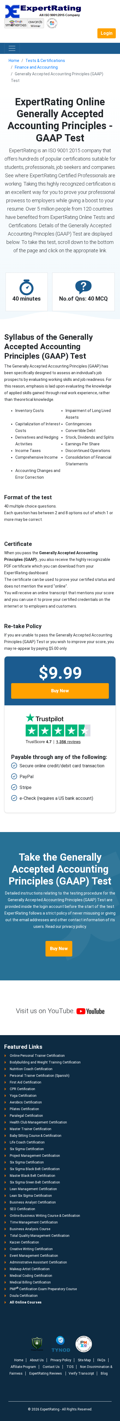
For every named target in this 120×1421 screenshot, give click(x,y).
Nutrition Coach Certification (31, 1069)
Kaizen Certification (24, 1242)
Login (106, 33)
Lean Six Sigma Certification (31, 1196)
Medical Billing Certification (30, 1282)
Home (14, 60)
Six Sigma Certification (27, 1149)
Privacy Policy (61, 1360)
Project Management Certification (35, 1156)
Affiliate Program (23, 1367)
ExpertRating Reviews (46, 1373)
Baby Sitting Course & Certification (35, 1136)
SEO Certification (22, 1209)
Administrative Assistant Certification (38, 1262)
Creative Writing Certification (31, 1249)
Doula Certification (24, 1296)
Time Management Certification (34, 1222)
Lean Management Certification (33, 1189)
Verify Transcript (81, 1373)
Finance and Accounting (36, 67)
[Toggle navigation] (12, 48)
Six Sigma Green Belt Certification (35, 1182)
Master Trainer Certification (30, 1129)
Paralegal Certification (26, 1116)
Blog (104, 1373)
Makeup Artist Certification (30, 1269)
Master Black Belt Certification (32, 1176)
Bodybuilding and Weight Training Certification (45, 1062)
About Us (37, 1360)
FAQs (101, 1360)
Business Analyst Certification (33, 1202)
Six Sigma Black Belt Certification (35, 1169)
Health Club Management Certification (38, 1122)
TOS (69, 1367)
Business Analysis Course (30, 1229)
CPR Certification (22, 1089)
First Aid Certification (25, 1082)
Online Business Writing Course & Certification (45, 1216)
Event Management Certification (34, 1256)
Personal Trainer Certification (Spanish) (39, 1076)
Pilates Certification (24, 1109)
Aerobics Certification (26, 1102)
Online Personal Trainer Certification (37, 1056)
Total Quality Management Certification (39, 1236)
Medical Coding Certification (31, 1276)
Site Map (84, 1360)
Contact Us (51, 1367)
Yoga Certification (23, 1096)
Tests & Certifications (45, 60)
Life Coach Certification (27, 1142)
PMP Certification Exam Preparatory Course (43, 1289)
